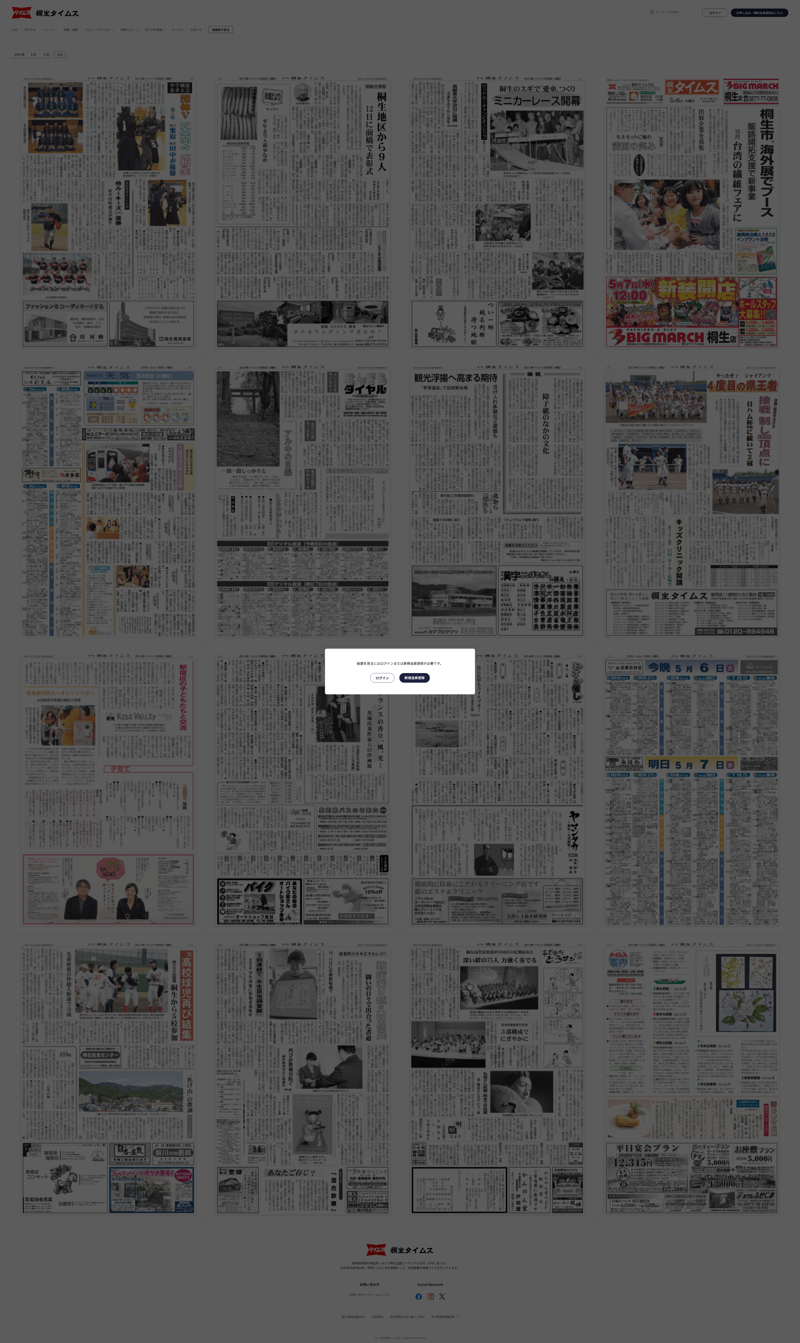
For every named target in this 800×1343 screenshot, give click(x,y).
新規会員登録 (415, 677)
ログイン (382, 677)
